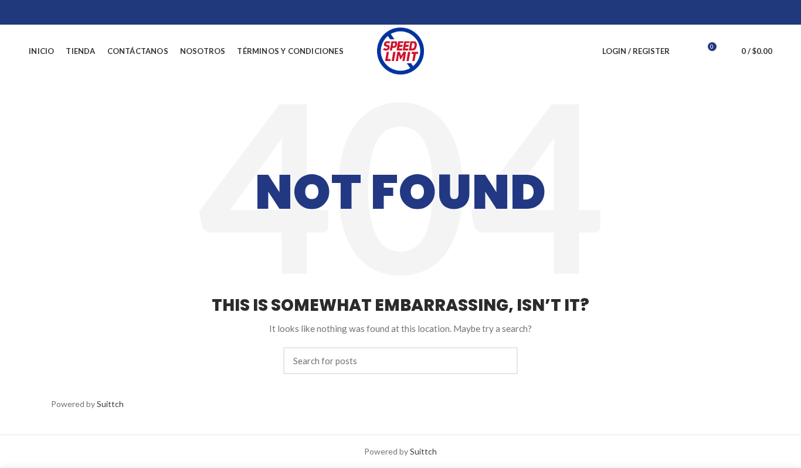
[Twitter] (721, 12)
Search (502, 360)
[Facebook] (706, 12)
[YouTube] (750, 12)
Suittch (110, 404)
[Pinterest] (765, 12)
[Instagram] (735, 12)
